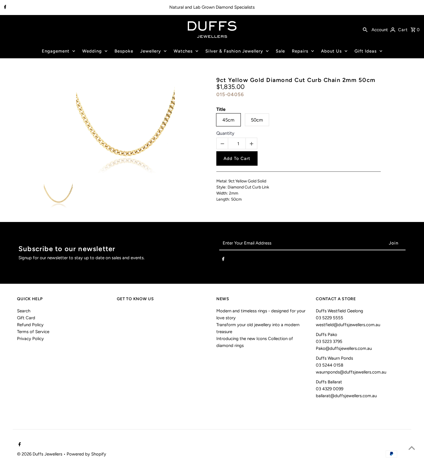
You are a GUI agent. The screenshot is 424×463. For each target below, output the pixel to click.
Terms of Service (33, 331)
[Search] (365, 29)
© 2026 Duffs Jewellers (40, 454)
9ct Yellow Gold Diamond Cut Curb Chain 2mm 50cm (296, 79)
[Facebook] (4, 7)
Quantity (225, 133)
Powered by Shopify (86, 454)
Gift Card (26, 317)
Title (221, 109)
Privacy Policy (30, 338)
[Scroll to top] (411, 447)
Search (23, 310)
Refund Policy (30, 324)
